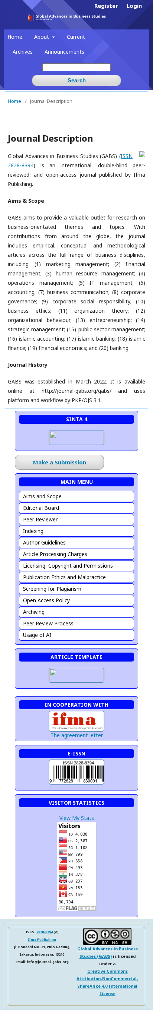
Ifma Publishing (42, 939)
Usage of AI (37, 634)
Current (76, 36)
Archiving (34, 611)
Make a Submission (59, 462)
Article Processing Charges (55, 554)
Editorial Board (41, 507)
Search (77, 80)
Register (106, 5)
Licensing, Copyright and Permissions (68, 565)
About (42, 36)
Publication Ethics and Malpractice (64, 577)
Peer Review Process (48, 623)
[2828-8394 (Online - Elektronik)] (76, 784)
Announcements (64, 51)
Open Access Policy (46, 600)
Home (14, 36)
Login (134, 5)
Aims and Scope (42, 496)
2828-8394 (44, 931)
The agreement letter (77, 735)
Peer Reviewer (40, 519)
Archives (23, 51)
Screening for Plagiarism (52, 588)
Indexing (33, 530)
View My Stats (76, 817)
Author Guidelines (44, 542)
